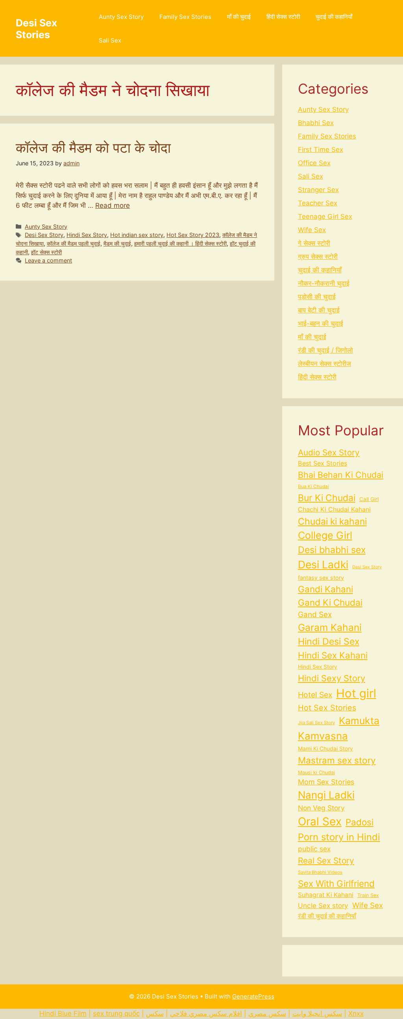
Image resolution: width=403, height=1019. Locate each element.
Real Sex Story (326, 861)
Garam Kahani (330, 627)
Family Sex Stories (185, 16)
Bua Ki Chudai (313, 486)
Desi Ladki (323, 564)
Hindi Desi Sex (328, 641)
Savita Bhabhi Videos (320, 872)
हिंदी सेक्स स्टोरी (283, 16)
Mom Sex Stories (326, 782)
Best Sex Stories (322, 463)
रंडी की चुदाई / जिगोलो (325, 350)
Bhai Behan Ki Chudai (340, 475)
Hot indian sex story (136, 234)
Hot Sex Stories (327, 707)
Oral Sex (320, 821)
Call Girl (369, 499)
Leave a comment (48, 260)
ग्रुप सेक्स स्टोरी (318, 257)
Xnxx (356, 1013)
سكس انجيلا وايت (317, 1013)
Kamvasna (323, 736)
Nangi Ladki (326, 795)
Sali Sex (110, 40)
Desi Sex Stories (36, 29)
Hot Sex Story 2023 (192, 234)
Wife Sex (312, 230)
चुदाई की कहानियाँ (334, 16)
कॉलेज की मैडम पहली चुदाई (73, 243)
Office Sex (314, 163)
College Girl (325, 535)
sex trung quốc (116, 1013)
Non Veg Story (321, 808)
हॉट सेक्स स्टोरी (46, 252)
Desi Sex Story (44, 234)
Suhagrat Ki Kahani (325, 895)
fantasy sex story (321, 577)
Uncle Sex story (323, 905)
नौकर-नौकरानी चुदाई (323, 283)
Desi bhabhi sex (332, 549)
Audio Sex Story (329, 452)
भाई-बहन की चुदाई (320, 323)
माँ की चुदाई (239, 16)
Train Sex (368, 895)
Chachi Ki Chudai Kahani (334, 509)
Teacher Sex (317, 203)
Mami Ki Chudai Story (325, 748)
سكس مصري (267, 1013)
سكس (155, 1013)
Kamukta (359, 721)
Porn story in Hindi (339, 837)
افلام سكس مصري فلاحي (206, 1013)
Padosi (359, 822)
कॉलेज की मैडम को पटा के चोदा (93, 147)
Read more (112, 205)
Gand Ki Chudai (330, 602)
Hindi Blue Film (63, 1013)
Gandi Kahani (325, 589)
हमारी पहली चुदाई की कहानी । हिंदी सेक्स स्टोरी (180, 243)
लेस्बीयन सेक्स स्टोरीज (324, 364)
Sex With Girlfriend (336, 883)
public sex (314, 849)
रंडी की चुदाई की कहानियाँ (327, 916)
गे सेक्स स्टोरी (314, 243)
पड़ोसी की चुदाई (317, 297)
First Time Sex (320, 149)
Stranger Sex (318, 190)
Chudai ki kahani (332, 521)
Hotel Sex (315, 694)
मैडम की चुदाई (117, 243)
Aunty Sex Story (121, 16)
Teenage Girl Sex (325, 216)
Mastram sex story (337, 760)
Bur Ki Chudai (326, 497)
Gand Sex (315, 614)
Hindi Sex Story (87, 234)
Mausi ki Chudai (316, 772)
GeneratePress (253, 996)
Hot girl (356, 693)
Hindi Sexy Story (331, 678)
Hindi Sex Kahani (333, 655)
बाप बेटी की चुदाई (319, 310)
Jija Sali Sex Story (316, 722)
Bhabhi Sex (316, 123)
